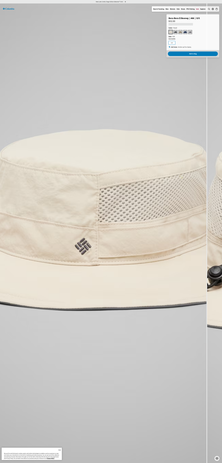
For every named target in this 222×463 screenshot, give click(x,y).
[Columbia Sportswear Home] (8, 9)
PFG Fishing (190, 9)
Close (59, 449)
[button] (217, 458)
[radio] (171, 32)
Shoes (183, 9)
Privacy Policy (50, 458)
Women (172, 9)
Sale (197, 9)
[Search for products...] (209, 9)
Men (167, 9)
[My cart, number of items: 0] (217, 9)
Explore (202, 9)
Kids (178, 9)
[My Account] (213, 9)
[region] (111, 233)
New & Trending (158, 9)
